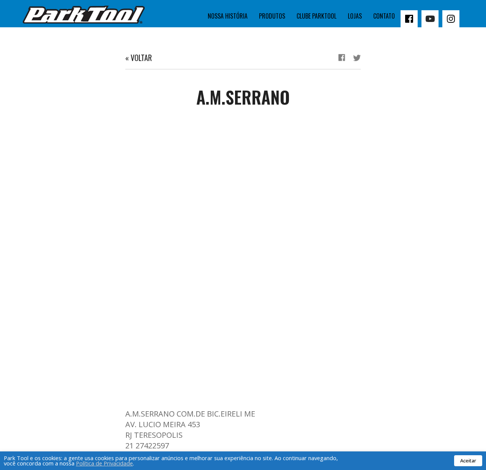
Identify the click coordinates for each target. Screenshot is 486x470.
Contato (384, 15)
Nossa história (228, 15)
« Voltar (138, 57)
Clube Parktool (316, 15)
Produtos (272, 15)
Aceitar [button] (468, 460)
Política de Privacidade (104, 463)
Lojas (355, 15)
